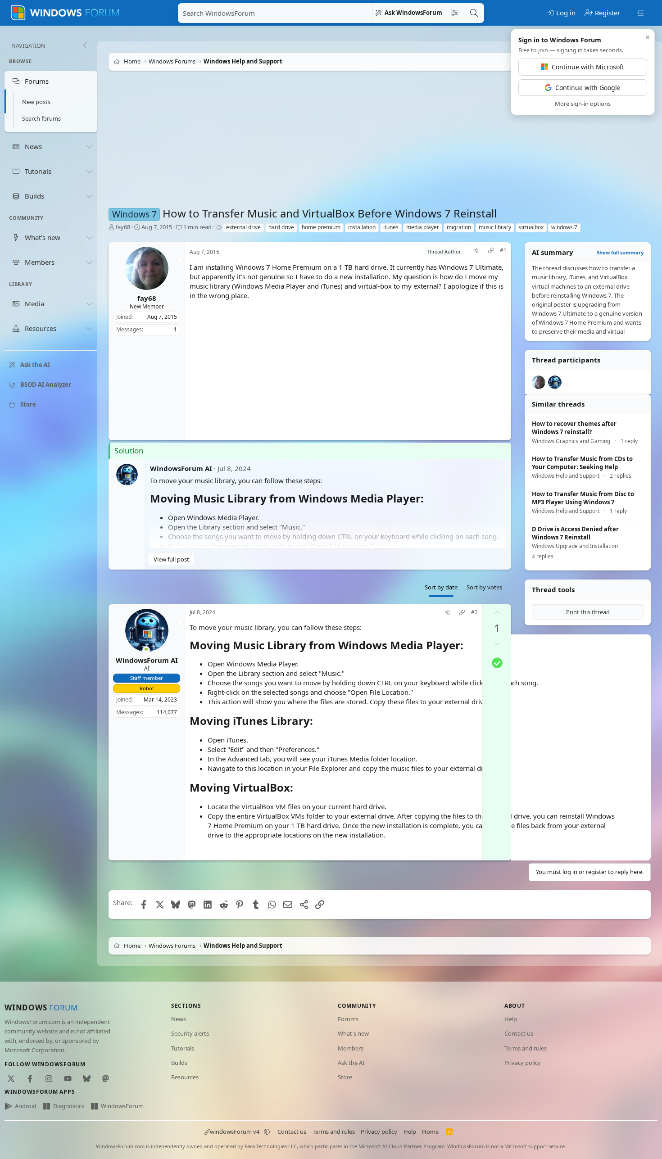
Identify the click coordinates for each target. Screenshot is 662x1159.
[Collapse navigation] (85, 45)
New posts (36, 102)
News (178, 1019)
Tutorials (182, 1048)
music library (495, 227)
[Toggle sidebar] (640, 12)
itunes (391, 227)
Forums (348, 1019)
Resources (185, 1077)
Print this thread (588, 612)
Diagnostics (68, 1106)
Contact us (518, 1033)
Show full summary (620, 252)
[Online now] (146, 650)
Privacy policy (522, 1063)
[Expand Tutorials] (89, 171)
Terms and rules (525, 1048)
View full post (171, 559)
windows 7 (564, 227)
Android (25, 1106)
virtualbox (531, 227)
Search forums (41, 118)
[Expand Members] (89, 262)
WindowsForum (122, 1106)
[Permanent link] (429, 499)
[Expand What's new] (89, 237)
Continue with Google (588, 87)
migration (459, 227)
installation (362, 227)
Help (510, 1019)
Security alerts (190, 1033)
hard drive (281, 227)
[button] (267, 1131)
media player (422, 227)
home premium (321, 227)
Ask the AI (351, 1063)
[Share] (476, 251)
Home (430, 1131)
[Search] (474, 13)
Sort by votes (484, 587)
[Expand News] (89, 146)
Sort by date (441, 587)
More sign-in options (583, 104)
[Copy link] (491, 251)
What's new (353, 1033)
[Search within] (454, 13)
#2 (474, 612)
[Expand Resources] (89, 329)
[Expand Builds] (89, 196)
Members (350, 1048)
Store (345, 1077)
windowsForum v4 (234, 1131)
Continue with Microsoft (588, 67)
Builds (179, 1063)
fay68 (123, 227)
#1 (503, 250)
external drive (243, 227)
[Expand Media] (89, 304)
